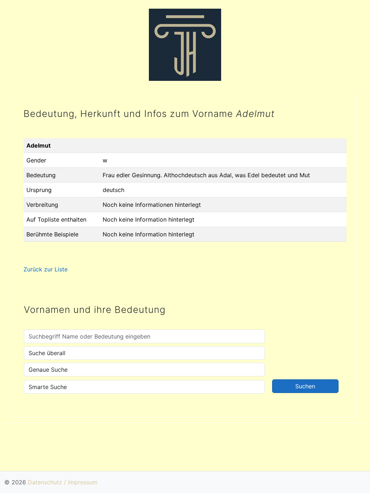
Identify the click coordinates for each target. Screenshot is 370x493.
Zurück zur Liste (45, 269)
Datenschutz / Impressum (63, 482)
